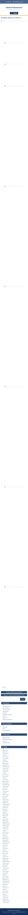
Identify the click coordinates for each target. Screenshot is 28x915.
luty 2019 (4, 894)
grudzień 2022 (6, 820)
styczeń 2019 (5, 896)
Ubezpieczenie (6, 711)
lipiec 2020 (5, 866)
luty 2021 (4, 855)
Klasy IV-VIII (5, 717)
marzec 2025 (5, 776)
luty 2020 (4, 874)
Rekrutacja (5, 713)
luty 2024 (4, 797)
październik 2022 (6, 824)
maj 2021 (5, 850)
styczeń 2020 (5, 876)
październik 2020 (6, 861)
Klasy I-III (4, 687)
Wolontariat (5, 727)
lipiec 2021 (5, 846)
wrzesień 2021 (6, 843)
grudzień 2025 (6, 763)
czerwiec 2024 (6, 791)
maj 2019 (5, 889)
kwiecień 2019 (6, 891)
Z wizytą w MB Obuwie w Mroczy (14, 692)
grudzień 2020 (6, 858)
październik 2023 (6, 804)
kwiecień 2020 (6, 871)
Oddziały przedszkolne (7, 714)
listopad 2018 (5, 899)
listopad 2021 (5, 840)
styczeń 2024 (5, 799)
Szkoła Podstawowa (14, 7)
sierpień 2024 (5, 788)
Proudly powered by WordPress (8, 912)
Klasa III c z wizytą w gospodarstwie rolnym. (14, 695)
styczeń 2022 (5, 837)
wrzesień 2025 (6, 768)
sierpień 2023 (5, 807)
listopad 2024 (5, 783)
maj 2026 (5, 755)
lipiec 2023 (5, 809)
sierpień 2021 (5, 845)
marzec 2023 (5, 815)
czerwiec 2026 (6, 753)
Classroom (5, 741)
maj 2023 (5, 812)
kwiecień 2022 (6, 832)
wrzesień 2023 (6, 806)
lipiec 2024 (5, 789)
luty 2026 (4, 760)
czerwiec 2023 (6, 810)
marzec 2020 (5, 873)
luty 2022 (4, 835)
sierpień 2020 (5, 864)
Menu (15, 13)
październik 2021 (6, 842)
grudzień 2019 (6, 878)
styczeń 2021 (5, 856)
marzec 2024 (5, 796)
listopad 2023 (5, 802)
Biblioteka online (6, 737)
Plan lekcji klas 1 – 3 (7, 706)
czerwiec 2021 (6, 848)
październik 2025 (6, 766)
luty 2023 (4, 817)
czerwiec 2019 (6, 887)
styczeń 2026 (5, 761)
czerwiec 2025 (6, 771)
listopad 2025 (5, 765)
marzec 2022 (5, 833)
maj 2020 (5, 869)
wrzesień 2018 (6, 902)
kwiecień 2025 (6, 774)
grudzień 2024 (6, 781)
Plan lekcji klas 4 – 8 (7, 708)
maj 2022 (5, 830)
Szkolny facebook (6, 742)
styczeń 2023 (5, 819)
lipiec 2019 (5, 886)
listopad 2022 (5, 822)
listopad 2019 (5, 879)
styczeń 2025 (5, 779)
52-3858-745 (8, 1)
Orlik (3, 728)
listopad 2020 (5, 860)
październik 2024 (6, 784)
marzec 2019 (5, 892)
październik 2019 (6, 881)
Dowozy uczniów (6, 709)
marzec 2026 (5, 758)
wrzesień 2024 (6, 786)
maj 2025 (5, 773)
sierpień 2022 (5, 827)
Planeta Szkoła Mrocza (7, 739)
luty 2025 (4, 778)
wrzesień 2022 (6, 825)
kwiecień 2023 (6, 814)
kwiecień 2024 (6, 794)
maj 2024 (5, 792)
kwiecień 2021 (6, 851)
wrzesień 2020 (6, 863)
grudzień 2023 (6, 801)
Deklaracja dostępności (8, 719)
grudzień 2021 (6, 838)
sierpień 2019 (5, 884)
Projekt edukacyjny (7, 730)
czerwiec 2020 (6, 868)
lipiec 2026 (5, 751)
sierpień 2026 (5, 750)
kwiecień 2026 (6, 756)
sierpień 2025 (5, 769)
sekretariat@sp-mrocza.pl (18, 1)
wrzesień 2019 (6, 882)
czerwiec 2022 (6, 828)
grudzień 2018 (6, 897)
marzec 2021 (5, 853)
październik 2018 (6, 900)
